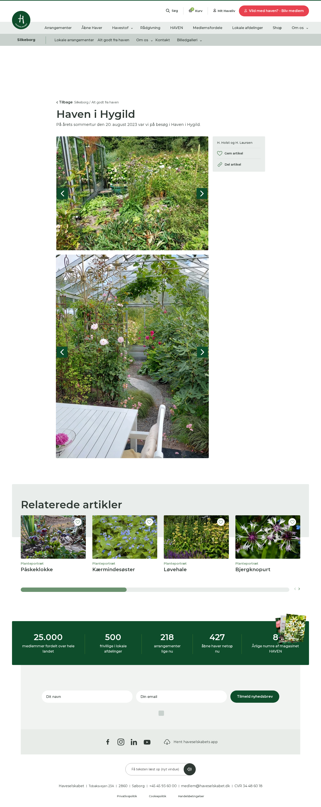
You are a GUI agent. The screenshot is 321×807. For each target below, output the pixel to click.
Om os (298, 28)
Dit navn (53, 697)
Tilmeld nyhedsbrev (255, 696)
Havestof (120, 28)
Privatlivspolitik (127, 796)
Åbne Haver (91, 28)
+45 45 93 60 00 (163, 786)
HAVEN (176, 28)
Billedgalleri (187, 40)
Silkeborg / (82, 102)
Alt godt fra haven (113, 40)
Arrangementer (58, 28)
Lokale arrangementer (74, 40)
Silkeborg (26, 40)
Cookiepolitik (158, 796)
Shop (277, 28)
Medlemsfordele (207, 28)
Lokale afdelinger (247, 28)
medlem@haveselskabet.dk (205, 786)
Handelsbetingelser (191, 796)
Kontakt (162, 40)
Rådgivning (150, 28)
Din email (148, 697)
